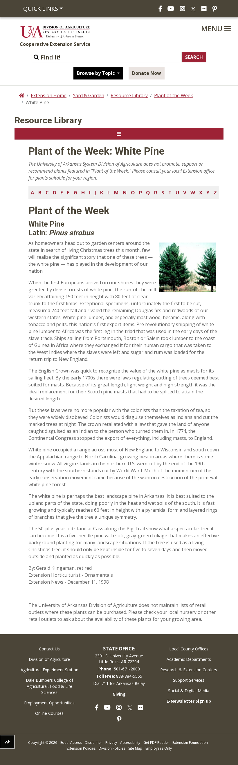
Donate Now (146, 73)
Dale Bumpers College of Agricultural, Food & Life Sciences (49, 686)
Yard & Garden (88, 95)
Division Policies (112, 748)
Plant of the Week (173, 95)
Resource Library (129, 95)
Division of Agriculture (49, 659)
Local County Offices (188, 649)
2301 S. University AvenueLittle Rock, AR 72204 (119, 658)
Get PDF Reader (156, 742)
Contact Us (49, 649)
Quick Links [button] (40, 8)
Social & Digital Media (188, 690)
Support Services (188, 680)
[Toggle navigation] (119, 134)
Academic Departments (189, 659)
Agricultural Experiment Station (49, 669)
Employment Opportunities (49, 703)
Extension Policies (80, 748)
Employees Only (158, 748)
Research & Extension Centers (188, 669)
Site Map (135, 748)
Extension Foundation (190, 742)
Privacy (111, 742)
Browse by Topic (96, 73)
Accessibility (130, 742)
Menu (212, 28)
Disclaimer (93, 742)
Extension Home (48, 95)
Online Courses (49, 713)
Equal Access (71, 742)
